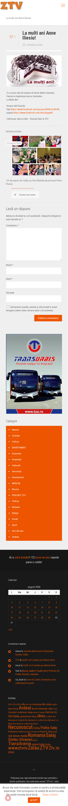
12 (28, 607)
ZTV (17, 660)
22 (49, 612)
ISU (55, 712)
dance (35, 712)
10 (12, 607)
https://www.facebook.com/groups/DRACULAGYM (35, 109)
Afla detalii (47, 704)
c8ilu (50, 708)
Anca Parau (13, 708)
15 (49, 607)
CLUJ (55, 709)
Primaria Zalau (46, 731)
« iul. (10, 629)
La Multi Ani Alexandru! (27, 720)
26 (28, 617)
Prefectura (12, 731)
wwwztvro (17, 748)
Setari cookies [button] (50, 794)
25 (19, 617)
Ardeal (25, 708)
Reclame (16, 507)
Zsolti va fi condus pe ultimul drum (38, 660)
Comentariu (12, 225)
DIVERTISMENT (19, 447)
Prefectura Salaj (24, 732)
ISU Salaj (13, 716)
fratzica (49, 712)
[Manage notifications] (8, 798)
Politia (36, 728)
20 (35, 612)
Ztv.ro (54, 748)
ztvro (11, 752)
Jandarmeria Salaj (28, 716)
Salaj (51, 735)
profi (55, 731)
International (18, 477)
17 (12, 612)
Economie (16, 453)
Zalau (33, 748)
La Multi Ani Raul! (30, 724)
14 (42, 607)
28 (42, 617)
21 (42, 612)
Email (9, 279)
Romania (36, 735)
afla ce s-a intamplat (31, 704)
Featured (16, 465)
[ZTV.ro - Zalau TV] (11, 5)
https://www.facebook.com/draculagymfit (33, 112)
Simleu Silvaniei (20, 739)
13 (35, 607)
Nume (9, 265)
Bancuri (15, 429)
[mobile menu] (63, 5)
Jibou (40, 716)
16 (56, 607)
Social (15, 519)
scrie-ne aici (42, 557)
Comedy (16, 435)
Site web (10, 292)
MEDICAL (16, 483)
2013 (10, 704)
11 (19, 607)
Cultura (15, 441)
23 (56, 612)
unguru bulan (38, 744)
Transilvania (19, 743)
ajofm (54, 704)
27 (35, 617)
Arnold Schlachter (40, 708)
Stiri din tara (17, 531)
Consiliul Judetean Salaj (20, 712)
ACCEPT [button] (34, 800)
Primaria (35, 732)
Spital (34, 740)
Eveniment (16, 459)
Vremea (15, 537)
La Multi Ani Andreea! (46, 720)
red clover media (17, 736)
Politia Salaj (48, 728)
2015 (19, 704)
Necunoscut (20, 727)
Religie (15, 513)
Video (48, 744)
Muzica (15, 489)
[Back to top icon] (34, 770)
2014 (14, 704)
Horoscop (16, 471)
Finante (41, 712)
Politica (15, 501)
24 (12, 617)
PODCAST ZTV (19, 495)
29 (49, 617)
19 (28, 612)
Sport (14, 525)
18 (19, 612)
